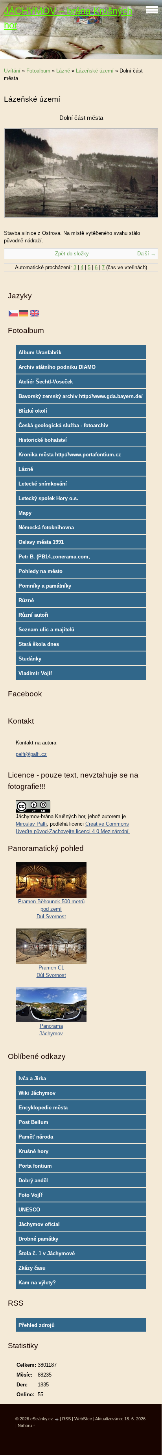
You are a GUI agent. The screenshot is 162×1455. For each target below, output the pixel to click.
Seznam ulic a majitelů (46, 630)
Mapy (24, 513)
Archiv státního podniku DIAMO (57, 367)
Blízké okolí (32, 411)
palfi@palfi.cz (31, 754)
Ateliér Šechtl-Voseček (45, 382)
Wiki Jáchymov (36, 1093)
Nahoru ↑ (26, 1425)
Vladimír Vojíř (35, 673)
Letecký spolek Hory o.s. (48, 498)
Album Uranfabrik (39, 352)
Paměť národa (35, 1137)
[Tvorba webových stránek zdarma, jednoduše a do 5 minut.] (57, 1419)
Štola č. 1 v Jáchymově (46, 1253)
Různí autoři (33, 615)
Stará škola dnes (38, 644)
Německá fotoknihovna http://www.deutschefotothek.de (56, 529)
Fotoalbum (38, 71)
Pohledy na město (40, 571)
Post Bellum (33, 1122)
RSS (66, 1418)
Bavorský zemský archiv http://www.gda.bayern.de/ (80, 396)
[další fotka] (145, 176)
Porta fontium (35, 1166)
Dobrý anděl (33, 1180)
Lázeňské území (95, 71)
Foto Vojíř (30, 1195)
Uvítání (12, 71)
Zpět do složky (72, 254)
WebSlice (83, 1418)
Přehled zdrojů (36, 1325)
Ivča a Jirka (32, 1078)
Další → (146, 254)
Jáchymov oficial (39, 1224)
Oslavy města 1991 (41, 542)
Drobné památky (38, 1239)
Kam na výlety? (37, 1283)
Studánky (29, 659)
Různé (26, 600)
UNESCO (29, 1210)
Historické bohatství (42, 440)
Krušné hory (33, 1151)
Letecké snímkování (42, 484)
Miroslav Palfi (31, 824)
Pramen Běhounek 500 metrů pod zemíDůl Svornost (51, 909)
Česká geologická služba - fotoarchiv (63, 425)
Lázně (63, 71)
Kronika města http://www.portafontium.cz (69, 455)
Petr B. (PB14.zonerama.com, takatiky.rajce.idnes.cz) (54, 558)
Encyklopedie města (43, 1108)
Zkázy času (32, 1268)
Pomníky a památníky (44, 586)
